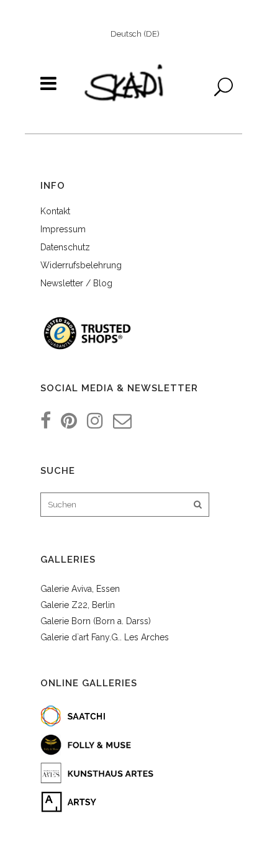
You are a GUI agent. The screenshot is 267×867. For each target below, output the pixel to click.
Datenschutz (65, 247)
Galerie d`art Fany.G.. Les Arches (104, 637)
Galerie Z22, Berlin (77, 605)
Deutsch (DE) (135, 34)
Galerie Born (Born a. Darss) (95, 621)
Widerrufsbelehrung (81, 265)
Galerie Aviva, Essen (80, 589)
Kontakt (55, 211)
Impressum (63, 229)
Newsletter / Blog (76, 283)
